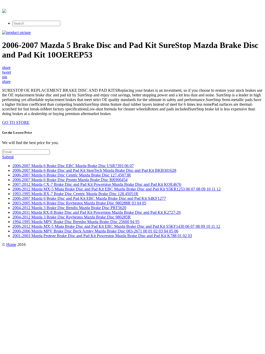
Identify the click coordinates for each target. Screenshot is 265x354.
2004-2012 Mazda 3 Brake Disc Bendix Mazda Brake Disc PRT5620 (69, 208)
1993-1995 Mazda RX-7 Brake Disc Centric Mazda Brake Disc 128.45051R (75, 194)
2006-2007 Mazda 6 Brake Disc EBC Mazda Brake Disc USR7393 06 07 (73, 166)
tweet (6, 72)
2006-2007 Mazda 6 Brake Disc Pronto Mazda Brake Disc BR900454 (70, 180)
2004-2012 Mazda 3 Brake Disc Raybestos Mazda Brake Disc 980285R (71, 217)
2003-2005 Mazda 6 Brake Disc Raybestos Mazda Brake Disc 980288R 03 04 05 (79, 203)
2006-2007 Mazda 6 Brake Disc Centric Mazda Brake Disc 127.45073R (71, 175)
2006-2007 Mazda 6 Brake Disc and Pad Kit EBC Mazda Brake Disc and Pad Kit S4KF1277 (89, 198)
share (6, 67)
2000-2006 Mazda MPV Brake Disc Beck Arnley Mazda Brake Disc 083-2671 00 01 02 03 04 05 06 (95, 231)
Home (11, 244)
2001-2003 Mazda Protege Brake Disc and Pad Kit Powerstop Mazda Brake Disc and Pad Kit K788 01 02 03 (102, 235)
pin (4, 77)
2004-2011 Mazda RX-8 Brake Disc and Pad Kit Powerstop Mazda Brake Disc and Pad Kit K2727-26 (96, 212)
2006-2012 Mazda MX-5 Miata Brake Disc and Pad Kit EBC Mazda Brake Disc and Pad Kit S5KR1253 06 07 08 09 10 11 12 (116, 189)
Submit (8, 157)
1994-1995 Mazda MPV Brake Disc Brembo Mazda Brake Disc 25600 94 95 (75, 222)
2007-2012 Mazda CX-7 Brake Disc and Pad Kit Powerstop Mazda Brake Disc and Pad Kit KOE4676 (96, 184)
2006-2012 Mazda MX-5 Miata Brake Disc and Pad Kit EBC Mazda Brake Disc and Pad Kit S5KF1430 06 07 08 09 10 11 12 (116, 226)
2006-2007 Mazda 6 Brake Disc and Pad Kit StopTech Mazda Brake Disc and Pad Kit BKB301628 (94, 170)
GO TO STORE (16, 122)
